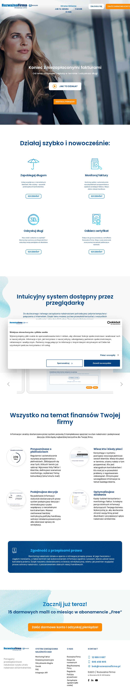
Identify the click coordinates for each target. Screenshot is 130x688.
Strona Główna (68, 6)
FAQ (37, 669)
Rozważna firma (20, 6)
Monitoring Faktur (42, 657)
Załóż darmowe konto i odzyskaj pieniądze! (65, 627)
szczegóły (33, 196)
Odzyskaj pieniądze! (65, 101)
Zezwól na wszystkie (102, 363)
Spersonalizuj (63, 363)
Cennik (78, 9)
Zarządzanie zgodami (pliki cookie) (72, 682)
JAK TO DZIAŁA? (68, 86)
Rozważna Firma (73, 657)
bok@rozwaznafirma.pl (106, 666)
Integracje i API (41, 673)
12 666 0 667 (98, 657)
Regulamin (71, 671)
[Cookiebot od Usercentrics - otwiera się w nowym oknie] (109, 323)
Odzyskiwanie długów (44, 663)
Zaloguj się (96, 6)
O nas (68, 12)
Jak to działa (61, 9)
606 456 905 (99, 661)
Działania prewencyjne (44, 660)
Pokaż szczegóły (107, 355)
